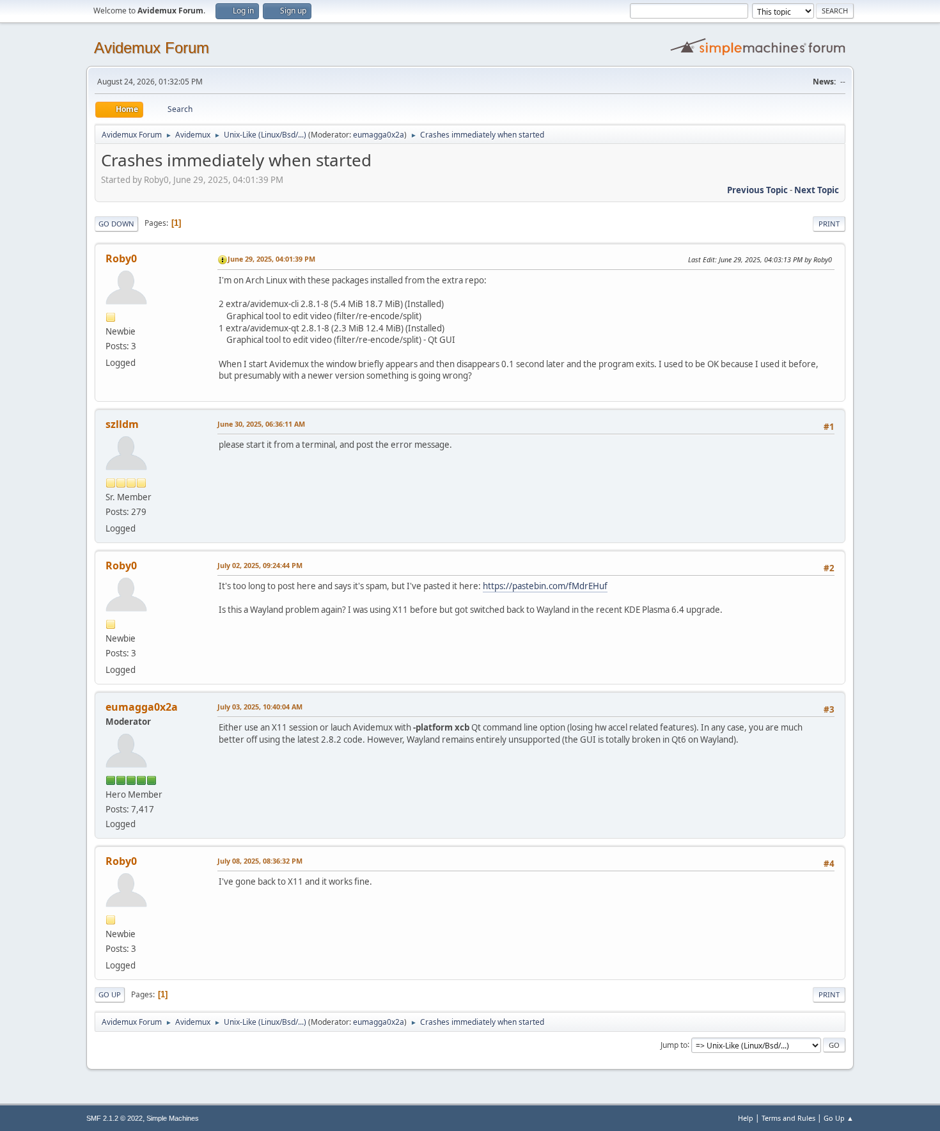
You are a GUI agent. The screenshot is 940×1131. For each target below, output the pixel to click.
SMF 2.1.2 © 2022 (114, 1118)
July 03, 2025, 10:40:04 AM (259, 706)
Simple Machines (172, 1118)
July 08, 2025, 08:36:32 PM (259, 861)
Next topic (816, 190)
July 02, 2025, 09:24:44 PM (259, 565)
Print (829, 223)
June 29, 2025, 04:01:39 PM (271, 259)
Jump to (674, 1044)
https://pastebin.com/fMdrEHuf (545, 586)
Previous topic (757, 190)
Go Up (109, 994)
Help (745, 1118)
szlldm (122, 424)
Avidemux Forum (151, 47)
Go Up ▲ (839, 1118)
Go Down (116, 223)
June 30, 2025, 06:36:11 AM (261, 424)
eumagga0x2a (378, 134)
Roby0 (121, 258)
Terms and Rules (788, 1118)
